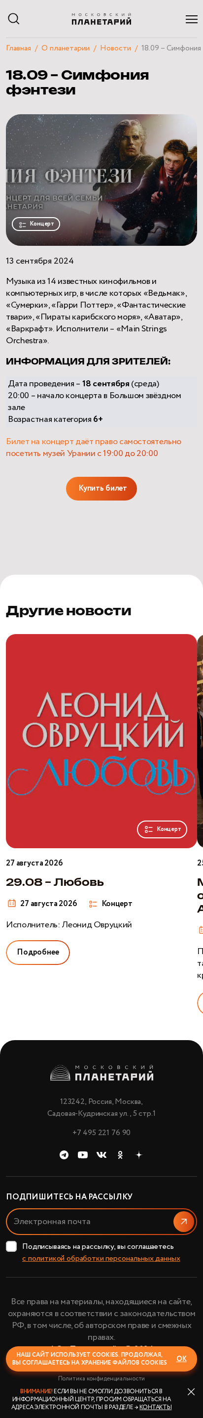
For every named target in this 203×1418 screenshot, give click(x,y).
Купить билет (102, 488)
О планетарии (65, 48)
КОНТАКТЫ (155, 1407)
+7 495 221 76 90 (101, 1133)
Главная (18, 48)
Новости (115, 48)
